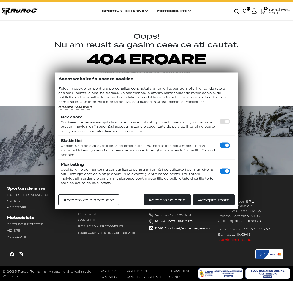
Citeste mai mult (75, 107)
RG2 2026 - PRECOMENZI (100, 226)
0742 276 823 (173, 215)
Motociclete (172, 11)
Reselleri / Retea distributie (106, 232)
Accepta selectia (167, 199)
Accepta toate (214, 199)
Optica (13, 201)
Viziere (13, 230)
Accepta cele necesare (88, 199)
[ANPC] (220, 273)
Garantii (86, 220)
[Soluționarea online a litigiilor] (267, 273)
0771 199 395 (174, 221)
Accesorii (16, 207)
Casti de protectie (25, 224)
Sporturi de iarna (123, 11)
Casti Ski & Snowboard (29, 195)
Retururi (87, 214)
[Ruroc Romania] (20, 10)
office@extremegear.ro (182, 228)
